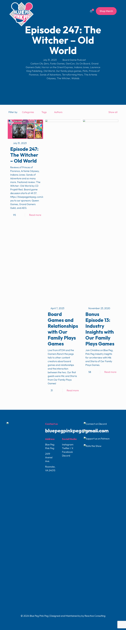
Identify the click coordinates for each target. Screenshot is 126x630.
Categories (28, 112)
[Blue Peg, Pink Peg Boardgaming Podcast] (21, 14)
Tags (44, 112)
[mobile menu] (82, 11)
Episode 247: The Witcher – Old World (24, 155)
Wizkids (75, 78)
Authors (58, 112)
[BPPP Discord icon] (68, 621)
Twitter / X (67, 448)
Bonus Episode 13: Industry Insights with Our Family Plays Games (99, 329)
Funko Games (57, 63)
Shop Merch (106, 11)
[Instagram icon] (66, 621)
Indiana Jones (81, 67)
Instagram (67, 444)
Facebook (67, 451)
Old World (49, 70)
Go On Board (83, 63)
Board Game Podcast (74, 59)
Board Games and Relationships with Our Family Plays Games (63, 329)
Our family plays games (68, 70)
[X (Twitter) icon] (61, 621)
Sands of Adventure (50, 74)
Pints (85, 70)
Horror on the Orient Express (57, 67)
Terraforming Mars (72, 74)
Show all (113, 112)
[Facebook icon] (58, 621)
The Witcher (63, 78)
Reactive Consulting (95, 615)
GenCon (70, 63)
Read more (35, 214)
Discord (66, 455)
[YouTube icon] (63, 621)
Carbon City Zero (40, 63)
